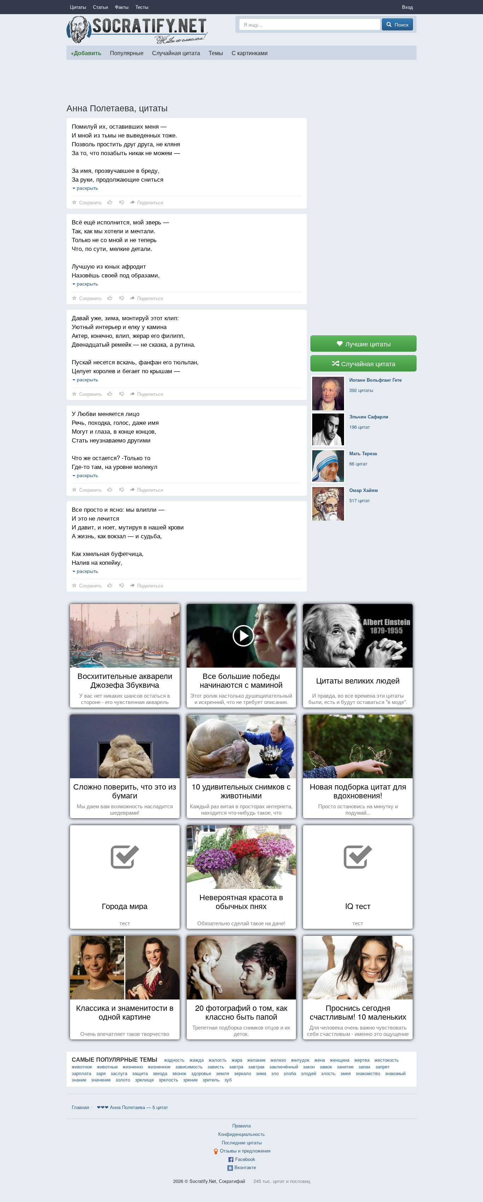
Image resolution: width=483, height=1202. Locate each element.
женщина (339, 1059)
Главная (80, 1107)
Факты (121, 7)
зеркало (242, 1073)
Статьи (100, 7)
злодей (308, 1073)
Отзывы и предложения (245, 1150)
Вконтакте (245, 1167)
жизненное (159, 1066)
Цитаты (78, 7)
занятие (345, 1066)
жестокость (386, 1059)
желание (256, 1059)
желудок (300, 1059)
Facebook (245, 1159)
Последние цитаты (242, 1142)
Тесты (141, 7)
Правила (241, 1125)
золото (123, 1079)
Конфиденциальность (241, 1134)
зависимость (189, 1066)
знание (79, 1079)
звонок (179, 1073)
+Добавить (86, 53)
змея (346, 1073)
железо (278, 1059)
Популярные (127, 53)
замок (326, 1066)
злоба (290, 1073)
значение (101, 1079)
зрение (190, 1079)
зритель (211, 1079)
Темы (216, 53)
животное (82, 1066)
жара (237, 1059)
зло (275, 1073)
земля (222, 1073)
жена (319, 1059)
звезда (160, 1073)
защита (140, 1073)
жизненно (133, 1066)
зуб (228, 1079)
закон (309, 1066)
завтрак (256, 1066)
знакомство (368, 1073)
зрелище (144, 1079)
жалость (218, 1059)
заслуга (119, 1073)
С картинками (250, 53)
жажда (197, 1059)
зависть (216, 1066)
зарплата (81, 1073)
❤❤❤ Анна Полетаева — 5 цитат (132, 1107)
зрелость (168, 1079)
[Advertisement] (241, 81)
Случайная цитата (176, 53)
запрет (383, 1066)
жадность (174, 1059)
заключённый (283, 1066)
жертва (361, 1059)
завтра (236, 1066)
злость (328, 1073)
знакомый (395, 1073)
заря (101, 1073)
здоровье (201, 1073)
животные (107, 1066)
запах (365, 1066)
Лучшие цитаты (367, 343)
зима (261, 1073)
